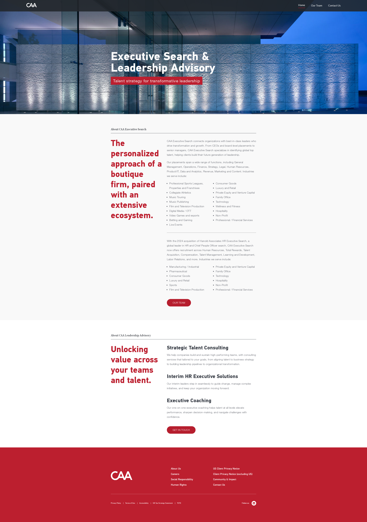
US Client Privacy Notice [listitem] (226, 468)
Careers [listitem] (175, 474)
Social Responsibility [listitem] (182, 479)
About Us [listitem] (176, 468)
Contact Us (334, 5)
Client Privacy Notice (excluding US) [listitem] (232, 474)
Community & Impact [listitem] (224, 479)
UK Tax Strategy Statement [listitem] (163, 503)
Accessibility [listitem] (144, 503)
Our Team (316, 5)
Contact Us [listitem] (219, 484)
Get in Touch (181, 429)
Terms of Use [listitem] (130, 503)
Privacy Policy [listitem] (116, 503)
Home (301, 5)
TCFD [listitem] (179, 503)
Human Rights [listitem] (179, 484)
